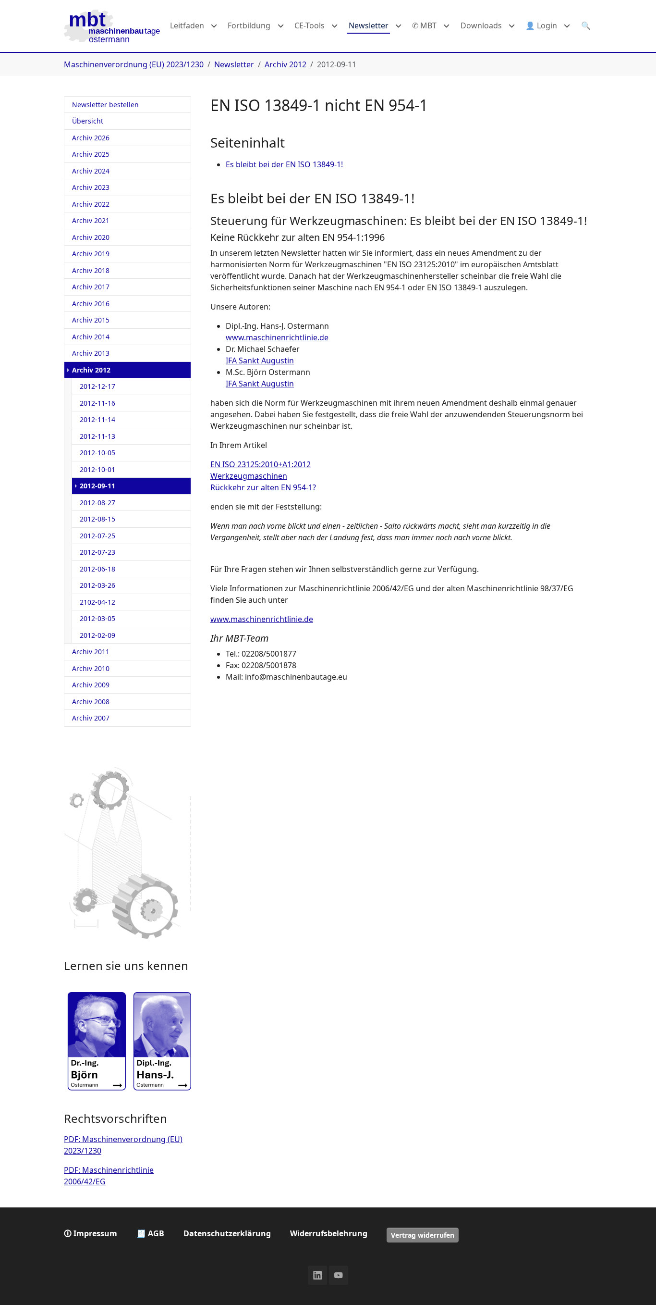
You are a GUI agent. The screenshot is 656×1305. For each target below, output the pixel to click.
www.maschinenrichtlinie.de (277, 337)
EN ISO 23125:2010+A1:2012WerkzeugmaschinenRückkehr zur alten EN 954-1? (263, 476)
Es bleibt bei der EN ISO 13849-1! (284, 164)
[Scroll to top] (634, 1283)
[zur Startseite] (112, 26)
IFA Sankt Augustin (260, 360)
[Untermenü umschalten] (214, 26)
